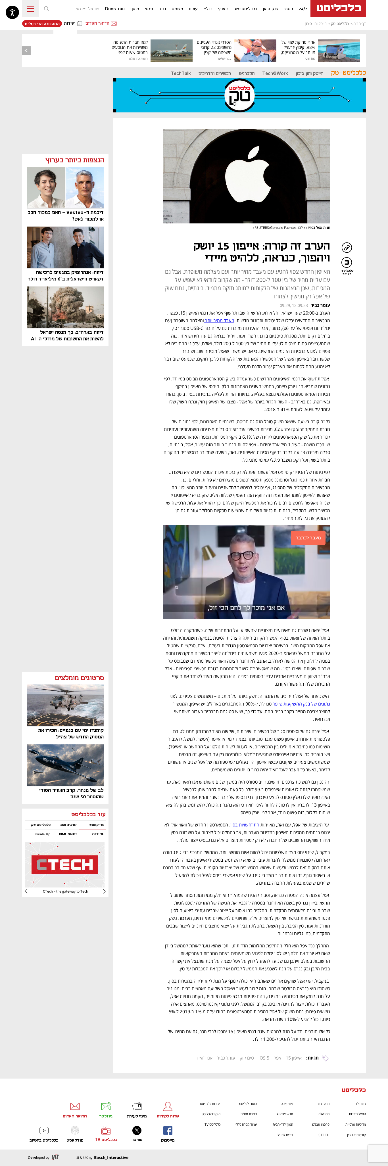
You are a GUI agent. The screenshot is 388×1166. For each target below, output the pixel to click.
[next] (30, 891)
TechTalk (181, 73)
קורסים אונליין (356, 1134)
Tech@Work (275, 73)
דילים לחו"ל (285, 1134)
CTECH (323, 1134)
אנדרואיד (204, 1058)
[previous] (26, 50)
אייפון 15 (294, 1058)
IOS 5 (263, 1058)
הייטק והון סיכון (316, 23)
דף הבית (359, 23)
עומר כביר (226, 1058)
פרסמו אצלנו (320, 1124)
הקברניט (247, 73)
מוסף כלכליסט (211, 1113)
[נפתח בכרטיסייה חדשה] (65, 885)
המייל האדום (357, 1113)
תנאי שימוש (285, 1113)
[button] (46, 8)
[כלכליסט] (354, 1090)
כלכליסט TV (212, 1124)
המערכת (323, 1103)
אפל (277, 1058)
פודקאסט (287, 1103)
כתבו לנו (360, 1103)
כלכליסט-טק (340, 23)
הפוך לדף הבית (283, 1124)
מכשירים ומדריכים (215, 73)
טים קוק (247, 1058)
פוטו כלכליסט (248, 1103)
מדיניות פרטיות (355, 1124)
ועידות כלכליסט (210, 1103)
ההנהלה (323, 1113)
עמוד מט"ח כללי (246, 1124)
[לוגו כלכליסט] (338, 8)
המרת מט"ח (249, 1113)
